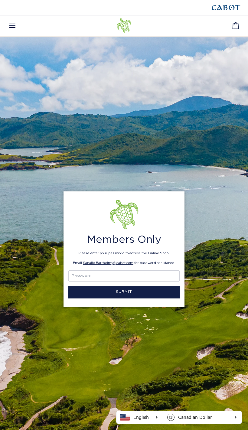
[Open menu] (18, 25)
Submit (124, 292)
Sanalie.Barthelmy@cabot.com (108, 263)
